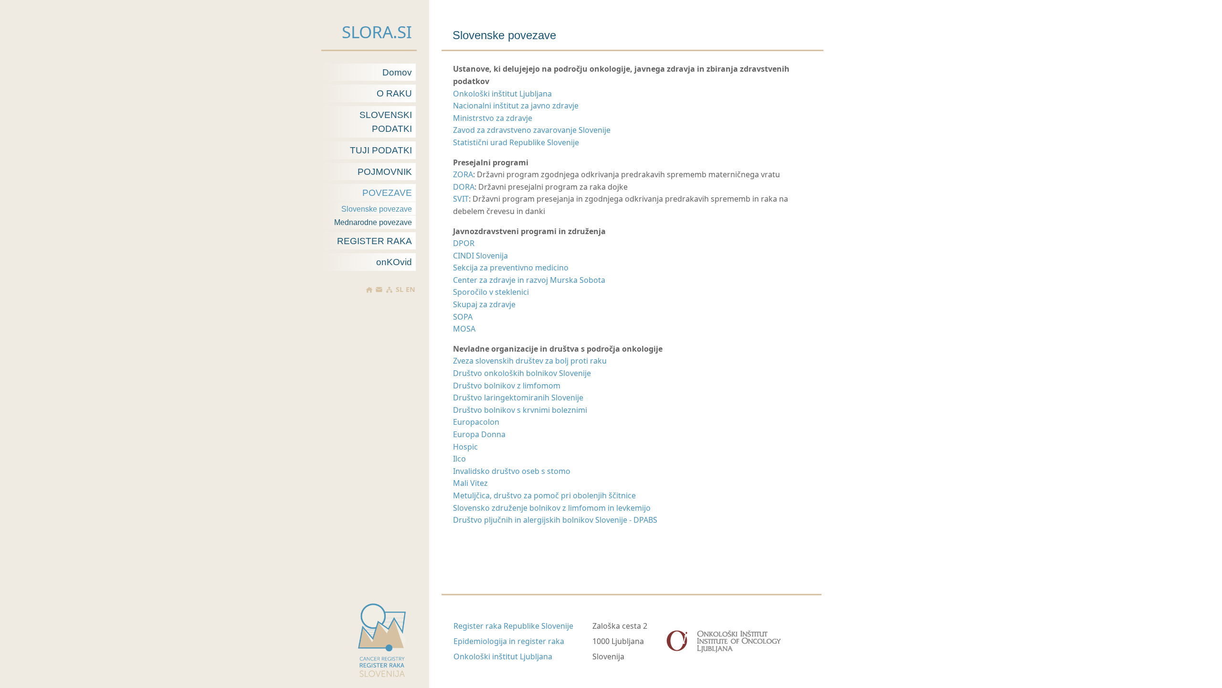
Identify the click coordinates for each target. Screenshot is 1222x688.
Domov (397, 72)
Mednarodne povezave (373, 222)
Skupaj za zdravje (484, 304)
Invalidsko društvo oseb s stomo (511, 471)
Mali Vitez (470, 483)
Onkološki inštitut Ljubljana (502, 93)
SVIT (461, 199)
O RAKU (394, 93)
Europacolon (476, 422)
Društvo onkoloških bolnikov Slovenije (522, 373)
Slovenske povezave (376, 209)
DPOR (463, 243)
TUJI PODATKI (381, 150)
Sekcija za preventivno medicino (511, 267)
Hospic (465, 446)
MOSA (464, 328)
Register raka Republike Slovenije (513, 626)
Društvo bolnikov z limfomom (506, 385)
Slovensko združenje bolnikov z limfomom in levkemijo (552, 508)
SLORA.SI (377, 31)
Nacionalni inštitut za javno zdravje (516, 105)
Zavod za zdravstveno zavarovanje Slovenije (532, 130)
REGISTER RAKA (374, 241)
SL (399, 289)
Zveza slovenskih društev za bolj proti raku (530, 360)
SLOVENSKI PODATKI (385, 122)
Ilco (459, 458)
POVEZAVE (387, 193)
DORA (463, 187)
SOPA (463, 317)
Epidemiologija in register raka (508, 641)
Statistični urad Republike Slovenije (516, 142)
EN (410, 289)
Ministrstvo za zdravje (492, 118)
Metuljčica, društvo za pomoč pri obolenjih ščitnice (544, 495)
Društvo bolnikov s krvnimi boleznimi (520, 410)
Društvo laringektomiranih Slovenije (518, 397)
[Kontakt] (379, 289)
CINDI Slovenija (480, 255)
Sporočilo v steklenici (491, 292)
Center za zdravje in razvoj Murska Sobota (529, 280)
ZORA (463, 174)
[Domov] (369, 289)
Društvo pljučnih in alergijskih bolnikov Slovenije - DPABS (555, 520)
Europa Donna (479, 434)
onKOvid (394, 262)
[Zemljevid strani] (389, 289)
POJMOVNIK (385, 172)
